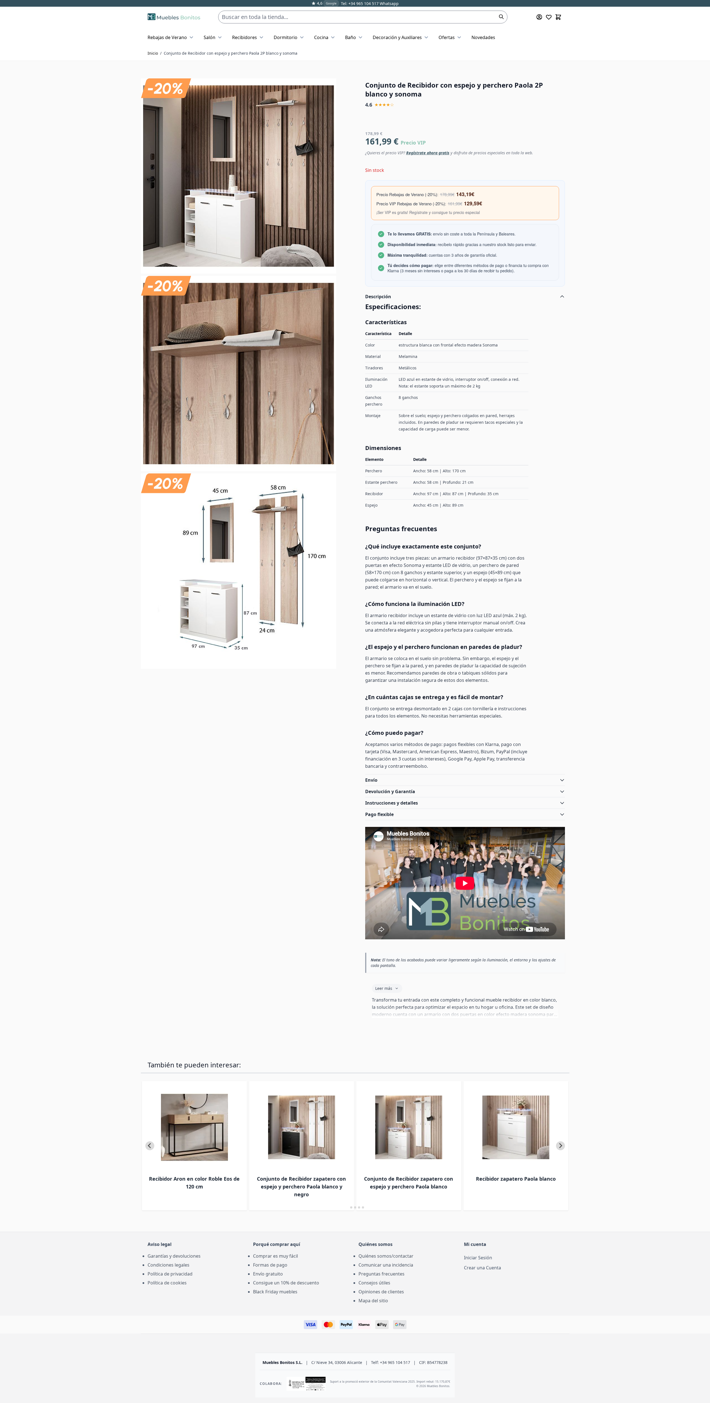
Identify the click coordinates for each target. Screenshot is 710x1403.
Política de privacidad (170, 1274)
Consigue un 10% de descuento (286, 1283)
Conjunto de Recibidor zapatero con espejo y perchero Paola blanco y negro (301, 1186)
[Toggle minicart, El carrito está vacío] (558, 17)
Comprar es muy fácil (275, 1256)
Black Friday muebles (275, 1292)
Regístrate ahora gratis (427, 152)
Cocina (321, 37)
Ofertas (447, 37)
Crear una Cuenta (482, 1268)
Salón (209, 37)
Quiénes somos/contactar (385, 1256)
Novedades (483, 37)
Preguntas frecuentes (381, 1274)
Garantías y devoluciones (174, 1256)
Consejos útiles (374, 1283)
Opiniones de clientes (381, 1292)
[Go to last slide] (149, 1145)
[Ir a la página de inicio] (174, 17)
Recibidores (244, 37)
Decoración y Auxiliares (397, 37)
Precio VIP (413, 142)
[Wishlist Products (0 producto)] (548, 17)
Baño (350, 37)
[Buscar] (501, 17)
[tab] (347, 1207)
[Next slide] (560, 1145)
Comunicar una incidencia (385, 1265)
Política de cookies (167, 1283)
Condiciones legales (168, 1265)
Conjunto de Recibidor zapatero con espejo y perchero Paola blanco (408, 1182)
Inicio (153, 53)
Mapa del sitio (373, 1301)
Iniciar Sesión (478, 1258)
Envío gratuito (268, 1274)
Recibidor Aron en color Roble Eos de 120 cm (194, 1182)
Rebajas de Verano (167, 37)
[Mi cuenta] (539, 17)
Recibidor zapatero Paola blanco (516, 1178)
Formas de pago (270, 1265)
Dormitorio (285, 37)
